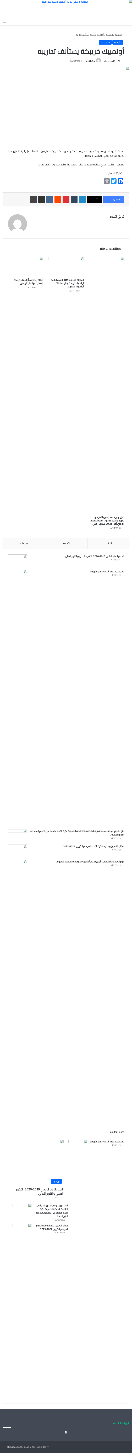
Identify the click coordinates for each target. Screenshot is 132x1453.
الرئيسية (118, 35)
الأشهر (108, 543)
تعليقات (24, 543)
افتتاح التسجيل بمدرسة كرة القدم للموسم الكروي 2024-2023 (93, 846)
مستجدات (105, 42)
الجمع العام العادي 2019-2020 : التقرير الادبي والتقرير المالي (94, 556)
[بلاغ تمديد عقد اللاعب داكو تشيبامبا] (17, 698)
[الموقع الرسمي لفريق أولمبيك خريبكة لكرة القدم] (66, 8)
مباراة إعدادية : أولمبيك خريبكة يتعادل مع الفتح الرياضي (28, 281)
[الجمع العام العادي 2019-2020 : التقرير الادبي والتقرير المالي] (17, 560)
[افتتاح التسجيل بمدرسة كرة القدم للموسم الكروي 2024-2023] (17, 851)
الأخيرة (66, 543)
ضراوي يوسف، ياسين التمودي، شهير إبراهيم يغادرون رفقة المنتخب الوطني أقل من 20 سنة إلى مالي (107, 520)
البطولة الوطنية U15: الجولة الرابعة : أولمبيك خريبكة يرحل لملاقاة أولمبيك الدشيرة (67, 283)
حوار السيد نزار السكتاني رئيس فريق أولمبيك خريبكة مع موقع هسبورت (90, 861)
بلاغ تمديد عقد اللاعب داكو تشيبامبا (107, 571)
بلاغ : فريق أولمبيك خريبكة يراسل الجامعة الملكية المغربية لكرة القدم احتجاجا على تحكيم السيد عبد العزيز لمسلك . (77, 833)
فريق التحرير (90, 61)
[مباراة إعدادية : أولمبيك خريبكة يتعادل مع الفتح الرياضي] (25, 267)
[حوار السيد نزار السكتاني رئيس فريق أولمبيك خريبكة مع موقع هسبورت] (17, 988)
